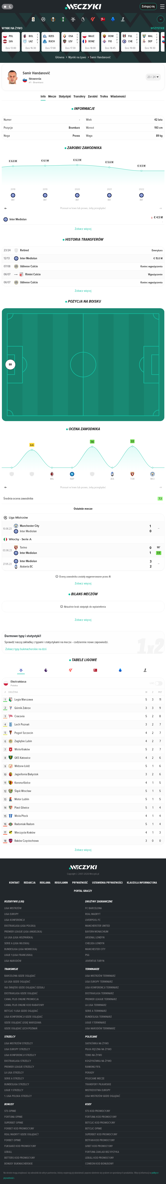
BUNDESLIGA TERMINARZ (98, 1017)
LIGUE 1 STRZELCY (13, 1090)
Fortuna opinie (13, 1117)
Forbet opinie (12, 1140)
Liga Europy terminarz (99, 981)
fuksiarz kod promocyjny (20, 1146)
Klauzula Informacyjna (142, 883)
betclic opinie (93, 1128)
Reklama (45, 883)
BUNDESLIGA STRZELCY (16, 1084)
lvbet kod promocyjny (99, 1146)
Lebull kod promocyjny (99, 1158)
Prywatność (80, 883)
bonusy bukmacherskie (18, 1163)
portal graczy (83, 891)
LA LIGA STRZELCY (14, 1072)
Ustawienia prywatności (107, 883)
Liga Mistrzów (12, 908)
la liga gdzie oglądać (17, 981)
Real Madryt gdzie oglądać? (21, 1134)
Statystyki (65, 96)
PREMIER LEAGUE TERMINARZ (101, 999)
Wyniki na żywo (12, 28)
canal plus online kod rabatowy (24, 1005)
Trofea (104, 96)
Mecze (52, 96)
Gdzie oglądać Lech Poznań (20, 1028)
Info (43, 96)
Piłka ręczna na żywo (98, 1049)
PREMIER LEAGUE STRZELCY (19, 1067)
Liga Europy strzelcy (17, 1049)
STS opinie (10, 1111)
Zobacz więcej (83, 229)
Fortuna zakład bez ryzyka (102, 1152)
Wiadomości (118, 96)
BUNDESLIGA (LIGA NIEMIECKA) (20, 949)
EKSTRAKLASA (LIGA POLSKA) (19, 926)
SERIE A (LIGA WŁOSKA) (16, 943)
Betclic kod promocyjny (100, 1122)
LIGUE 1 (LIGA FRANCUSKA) (18, 955)
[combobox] (153, 77)
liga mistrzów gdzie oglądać (102, 1096)
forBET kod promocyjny (19, 1128)
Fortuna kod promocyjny (101, 1117)
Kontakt (14, 883)
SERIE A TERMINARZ (96, 1011)
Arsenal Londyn (94, 937)
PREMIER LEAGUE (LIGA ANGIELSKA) (23, 931)
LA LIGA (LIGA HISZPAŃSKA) (18, 937)
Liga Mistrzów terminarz (100, 976)
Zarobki (92, 96)
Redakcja (29, 883)
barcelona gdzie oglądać (19, 976)
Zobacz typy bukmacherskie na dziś (26, 649)
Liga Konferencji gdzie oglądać (23, 1017)
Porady (89, 1072)
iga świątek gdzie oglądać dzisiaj (24, 987)
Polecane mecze (94, 1078)
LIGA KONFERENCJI (14, 920)
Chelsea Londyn (94, 943)
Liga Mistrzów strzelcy (18, 1043)
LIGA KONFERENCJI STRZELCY (20, 1055)
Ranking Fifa (92, 1067)
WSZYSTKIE (157, 28)
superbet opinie (13, 1122)
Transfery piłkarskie (98, 1084)
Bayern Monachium (96, 931)
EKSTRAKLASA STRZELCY (17, 1061)
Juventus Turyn (94, 961)
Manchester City (95, 949)
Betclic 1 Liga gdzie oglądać (21, 1011)
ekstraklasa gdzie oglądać (21, 993)
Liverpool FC (93, 920)
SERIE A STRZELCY (14, 1078)
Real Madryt (93, 914)
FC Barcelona (93, 908)
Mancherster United (97, 926)
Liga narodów (12, 961)
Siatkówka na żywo (97, 1043)
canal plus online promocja (21, 999)
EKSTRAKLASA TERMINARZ (99, 993)
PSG (87, 955)
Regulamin (61, 883)
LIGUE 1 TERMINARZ (95, 1022)
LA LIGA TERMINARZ (95, 1005)
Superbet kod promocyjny (101, 1134)
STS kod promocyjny (97, 1111)
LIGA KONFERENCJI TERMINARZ (102, 987)
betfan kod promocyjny (100, 1140)
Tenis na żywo (93, 1055)
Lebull (8, 1152)
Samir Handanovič (100, 57)
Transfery (79, 96)
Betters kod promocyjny (19, 1158)
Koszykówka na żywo (98, 1061)
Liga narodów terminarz (100, 1028)
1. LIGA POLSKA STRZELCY (18, 1096)
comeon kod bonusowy (99, 1163)
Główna (59, 57)
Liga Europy (11, 914)
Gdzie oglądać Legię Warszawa (22, 1022)
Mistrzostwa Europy (97, 1090)
